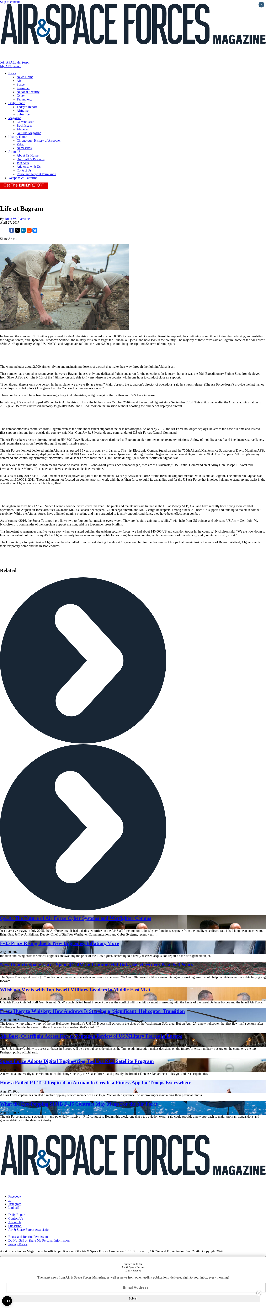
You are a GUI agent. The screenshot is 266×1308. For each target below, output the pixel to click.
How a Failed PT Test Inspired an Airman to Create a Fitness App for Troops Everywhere (95, 1082)
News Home (25, 77)
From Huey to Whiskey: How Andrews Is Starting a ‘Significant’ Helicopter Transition (92, 1011)
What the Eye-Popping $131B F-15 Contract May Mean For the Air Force (79, 1104)
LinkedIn (14, 1207)
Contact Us (24, 170)
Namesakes (24, 148)
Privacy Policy (17, 1244)
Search (25, 62)
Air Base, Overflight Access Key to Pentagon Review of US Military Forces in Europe (91, 1036)
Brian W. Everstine (17, 218)
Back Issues (24, 125)
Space (21, 84)
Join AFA (6, 62)
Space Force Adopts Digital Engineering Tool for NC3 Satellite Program (77, 1061)
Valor (20, 144)
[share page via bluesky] (34, 231)
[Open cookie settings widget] (7, 1301)
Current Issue (25, 122)
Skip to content (10, 2)
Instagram (14, 1204)
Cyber (21, 95)
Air (19, 80)
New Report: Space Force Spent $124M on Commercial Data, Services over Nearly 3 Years (96, 964)
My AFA (6, 66)
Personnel (23, 88)
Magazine (14, 118)
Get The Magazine (29, 133)
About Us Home (27, 155)
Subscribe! (24, 114)
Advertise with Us (29, 166)
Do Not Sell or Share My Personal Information (39, 1240)
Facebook (14, 1196)
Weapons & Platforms (22, 178)
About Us (14, 151)
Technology (24, 99)
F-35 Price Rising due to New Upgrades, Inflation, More (59, 943)
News (12, 73)
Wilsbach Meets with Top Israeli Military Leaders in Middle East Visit (75, 989)
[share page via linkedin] (23, 231)
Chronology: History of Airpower (39, 140)
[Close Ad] (259, 1293)
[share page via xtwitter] (17, 231)
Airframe (22, 110)
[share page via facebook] (11, 231)
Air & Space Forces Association (29, 1229)
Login (17, 62)
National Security (28, 92)
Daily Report (16, 103)
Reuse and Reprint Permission (36, 174)
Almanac (22, 129)
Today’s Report (27, 107)
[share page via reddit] (29, 231)
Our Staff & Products (30, 159)
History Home (17, 136)
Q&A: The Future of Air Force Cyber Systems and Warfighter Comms (75, 918)
